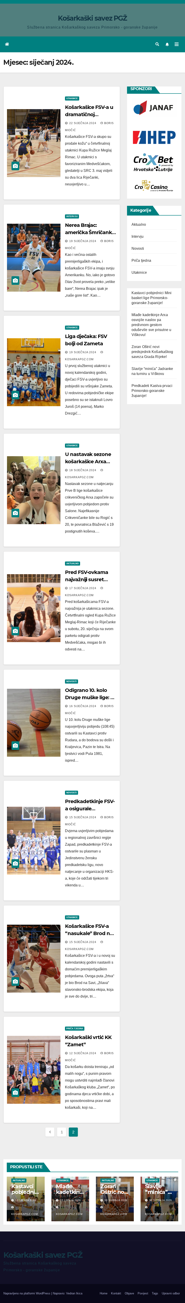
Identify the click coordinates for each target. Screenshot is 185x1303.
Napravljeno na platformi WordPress (27, 1293)
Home (103, 1293)
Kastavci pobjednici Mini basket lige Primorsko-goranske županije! (152, 298)
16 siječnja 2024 (83, 706)
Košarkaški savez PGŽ (92, 18)
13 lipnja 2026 (25, 1200)
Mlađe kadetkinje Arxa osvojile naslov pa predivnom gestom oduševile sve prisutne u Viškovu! (151, 325)
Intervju (72, 216)
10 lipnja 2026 (70, 1200)
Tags (155, 1293)
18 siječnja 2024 (83, 470)
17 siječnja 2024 (83, 588)
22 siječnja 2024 (83, 123)
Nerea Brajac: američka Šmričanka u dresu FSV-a (90, 232)
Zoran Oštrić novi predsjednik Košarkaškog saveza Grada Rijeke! (152, 352)
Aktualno (72, 563)
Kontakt (116, 1293)
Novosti (71, 681)
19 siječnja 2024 (83, 241)
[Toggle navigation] (177, 44)
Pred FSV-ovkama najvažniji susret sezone (86, 579)
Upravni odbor (171, 1293)
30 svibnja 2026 (115, 1200)
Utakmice (72, 98)
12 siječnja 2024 (83, 1053)
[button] (157, 44)
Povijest (143, 1293)
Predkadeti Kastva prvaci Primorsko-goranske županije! (152, 391)
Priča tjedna (74, 1028)
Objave (129, 1293)
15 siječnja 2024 (83, 817)
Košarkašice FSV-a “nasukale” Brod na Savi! (89, 933)
